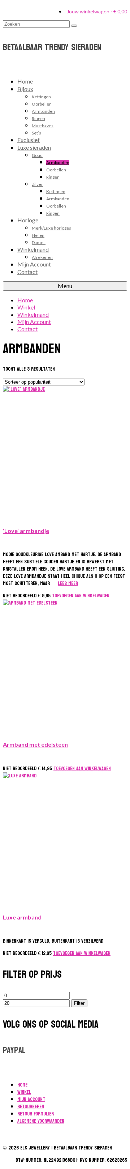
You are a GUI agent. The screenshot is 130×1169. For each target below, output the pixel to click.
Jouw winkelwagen (97, 11)
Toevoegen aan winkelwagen (80, 595)
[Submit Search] (74, 26)
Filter (79, 1003)
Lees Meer (68, 583)
